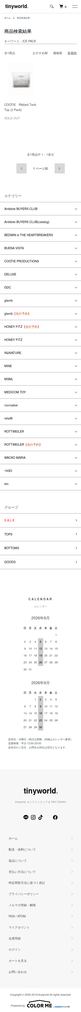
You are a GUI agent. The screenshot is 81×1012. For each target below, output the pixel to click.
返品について (18, 860)
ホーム (7, 17)
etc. (6, 484)
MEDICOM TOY (15, 392)
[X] (48, 817)
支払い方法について (22, 871)
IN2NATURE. (13, 353)
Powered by (18, 1005)
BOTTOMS (11, 548)
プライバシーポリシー (24, 894)
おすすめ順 (40, 53)
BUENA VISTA (14, 248)
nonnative (11, 405)
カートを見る (18, 960)
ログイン (15, 949)
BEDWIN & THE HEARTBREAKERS (28, 235)
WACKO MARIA (14, 457)
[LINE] (26, 817)
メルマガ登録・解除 (22, 905)
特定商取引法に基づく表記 (27, 882)
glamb (8, 300)
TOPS (8, 534)
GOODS (10, 562)
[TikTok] (40, 817)
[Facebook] (55, 817)
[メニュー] (74, 6)
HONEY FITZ (22, 326)
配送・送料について (22, 849)
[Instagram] (33, 817)
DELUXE (10, 274)
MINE (8, 366)
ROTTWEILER (14, 431)
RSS (12, 916)
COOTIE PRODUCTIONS (21, 261)
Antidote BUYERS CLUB (20, 209)
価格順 (57, 53)
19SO (8, 470)
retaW (8, 418)
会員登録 (15, 938)
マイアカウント (19, 927)
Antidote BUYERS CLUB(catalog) (26, 222)
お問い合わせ (18, 971)
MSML (8, 379)
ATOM (21, 916)
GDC (7, 287)
